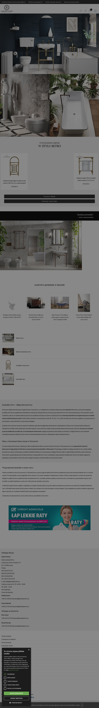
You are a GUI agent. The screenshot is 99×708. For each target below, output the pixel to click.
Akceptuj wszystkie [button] (16, 693)
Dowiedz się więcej (13, 670)
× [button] (28, 650)
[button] (16, 702)
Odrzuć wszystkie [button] (16, 698)
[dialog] (49, 354)
